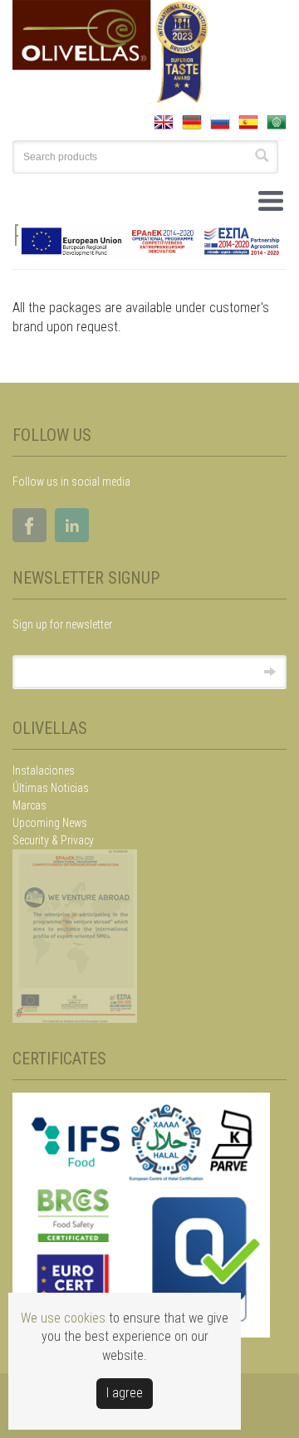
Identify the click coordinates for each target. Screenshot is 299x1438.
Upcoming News (49, 822)
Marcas (29, 805)
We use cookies (63, 1318)
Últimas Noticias (50, 788)
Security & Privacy (53, 840)
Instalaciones (43, 770)
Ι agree (124, 1393)
